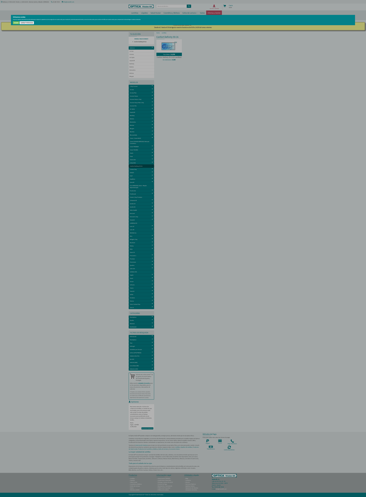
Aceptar (16, 23)
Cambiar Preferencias (27, 23)
